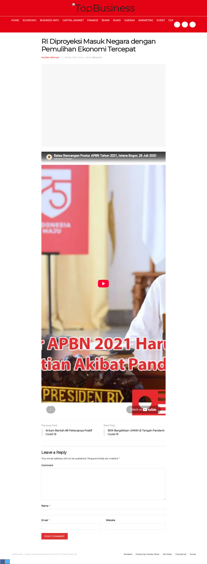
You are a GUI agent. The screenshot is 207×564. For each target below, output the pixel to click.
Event (161, 20)
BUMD (117, 20)
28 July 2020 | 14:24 (74, 57)
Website (110, 520)
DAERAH (129, 20)
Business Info (49, 20)
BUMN (105, 20)
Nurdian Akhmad (50, 57)
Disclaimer (181, 554)
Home (15, 20)
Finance (92, 20)
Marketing (145, 20)
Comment (47, 465)
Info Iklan (167, 554)
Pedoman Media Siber (147, 554)
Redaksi (128, 554)
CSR (170, 20)
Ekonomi (97, 57)
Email (45, 520)
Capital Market (73, 20)
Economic (29, 20)
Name (46, 505)
